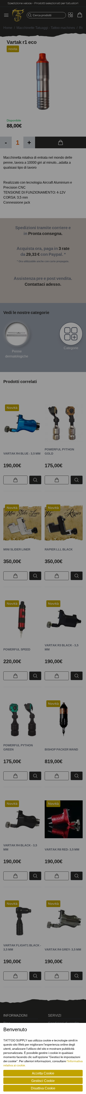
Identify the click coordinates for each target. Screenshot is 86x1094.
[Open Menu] (7, 15)
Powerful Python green (18, 747)
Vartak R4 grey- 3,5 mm (63, 949)
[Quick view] (35, 480)
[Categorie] (71, 333)
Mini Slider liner (16, 549)
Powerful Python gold (59, 451)
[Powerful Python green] (22, 719)
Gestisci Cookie (43, 1081)
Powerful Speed (16, 649)
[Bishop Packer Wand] (64, 719)
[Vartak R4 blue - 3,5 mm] (22, 423)
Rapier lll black (59, 549)
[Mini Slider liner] (22, 523)
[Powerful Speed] (22, 619)
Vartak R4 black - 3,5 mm (20, 847)
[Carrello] (80, 15)
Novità (12, 408)
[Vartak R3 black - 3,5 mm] (64, 619)
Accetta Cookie (43, 1073)
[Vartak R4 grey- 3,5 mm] (64, 919)
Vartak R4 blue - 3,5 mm (21, 453)
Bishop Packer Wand (61, 749)
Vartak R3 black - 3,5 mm (61, 647)
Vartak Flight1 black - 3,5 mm (22, 947)
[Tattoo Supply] (18, 15)
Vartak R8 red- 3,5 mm (62, 849)
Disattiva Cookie (43, 1088)
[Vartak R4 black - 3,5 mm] (22, 819)
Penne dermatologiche (16, 353)
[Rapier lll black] (64, 523)
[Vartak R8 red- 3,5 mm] (64, 819)
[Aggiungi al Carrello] (60, 142)
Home (7, 28)
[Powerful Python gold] (64, 423)
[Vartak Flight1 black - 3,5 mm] (22, 919)
